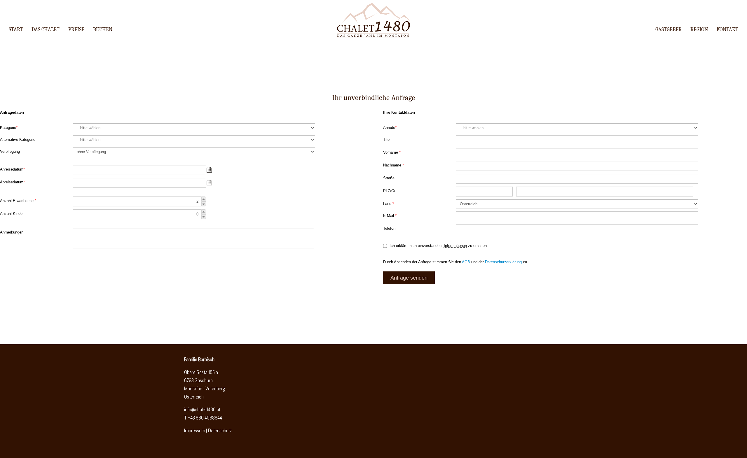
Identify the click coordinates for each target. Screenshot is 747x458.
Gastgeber (668, 30)
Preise (76, 30)
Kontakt (727, 30)
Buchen (102, 30)
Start (16, 30)
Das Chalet (46, 30)
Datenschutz (220, 431)
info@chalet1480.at (202, 410)
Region (699, 30)
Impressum (194, 431)
